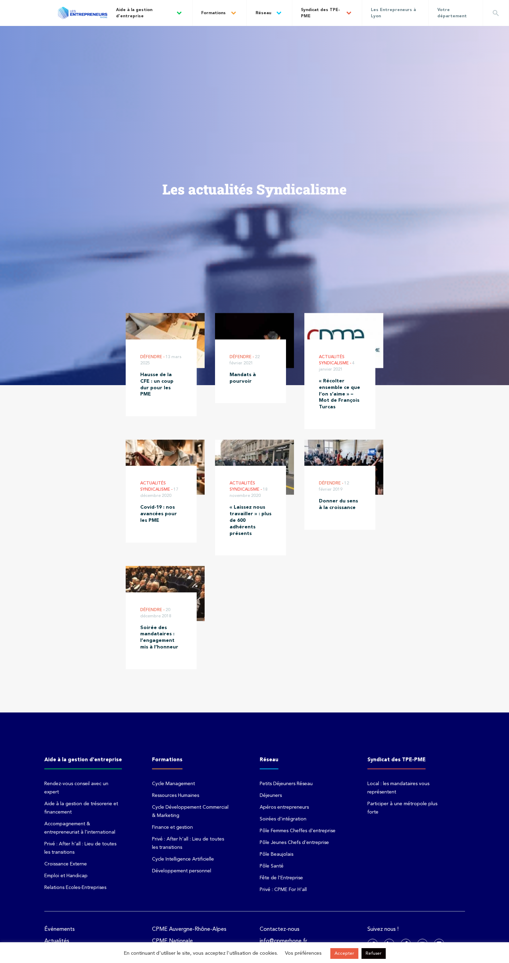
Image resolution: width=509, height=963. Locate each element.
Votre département (452, 13)
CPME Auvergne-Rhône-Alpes (189, 929)
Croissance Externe (65, 864)
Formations (213, 13)
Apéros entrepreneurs (284, 807)
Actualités (56, 941)
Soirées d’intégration (283, 819)
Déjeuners (271, 795)
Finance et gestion (172, 827)
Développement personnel (181, 871)
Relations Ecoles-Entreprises (75, 887)
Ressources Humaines (175, 795)
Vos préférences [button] (303, 953)
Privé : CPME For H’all (283, 889)
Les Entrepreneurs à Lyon (393, 13)
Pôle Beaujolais (276, 854)
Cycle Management (173, 783)
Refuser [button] (374, 953)
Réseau (263, 13)
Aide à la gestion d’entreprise (134, 13)
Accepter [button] (344, 953)
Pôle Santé (272, 866)
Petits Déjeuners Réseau (286, 783)
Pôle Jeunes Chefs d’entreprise (294, 842)
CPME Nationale (172, 941)
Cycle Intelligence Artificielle (183, 859)
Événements (59, 929)
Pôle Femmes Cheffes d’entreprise (298, 830)
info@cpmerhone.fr (283, 941)
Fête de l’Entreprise (281, 877)
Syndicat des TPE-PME (320, 13)
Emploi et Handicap (66, 875)
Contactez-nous (280, 929)
